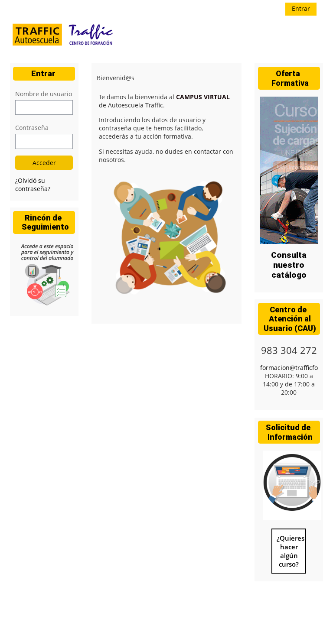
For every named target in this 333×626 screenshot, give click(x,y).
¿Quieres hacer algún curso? (290, 551)
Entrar (301, 8)
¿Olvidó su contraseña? (32, 184)
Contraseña (32, 127)
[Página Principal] (64, 35)
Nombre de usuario (43, 94)
